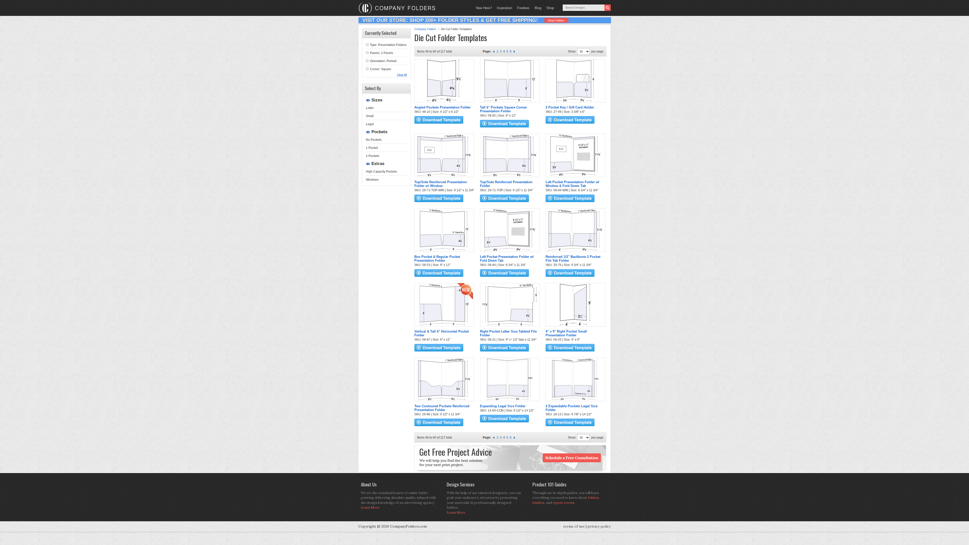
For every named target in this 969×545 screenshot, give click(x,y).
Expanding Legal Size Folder (502, 406)
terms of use (574, 526)
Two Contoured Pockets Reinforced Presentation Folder (441, 408)
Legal (370, 124)
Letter (370, 108)
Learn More (370, 507)
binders (538, 503)
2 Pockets (372, 156)
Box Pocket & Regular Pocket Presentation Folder (437, 258)
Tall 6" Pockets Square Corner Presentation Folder (503, 109)
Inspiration (504, 8)
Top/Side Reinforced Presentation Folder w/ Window (440, 184)
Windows (372, 179)
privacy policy (599, 526)
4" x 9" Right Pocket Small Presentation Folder (566, 333)
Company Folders (425, 29)
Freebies (522, 8)
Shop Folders (556, 20)
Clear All (402, 74)
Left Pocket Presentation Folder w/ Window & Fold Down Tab (572, 184)
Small (370, 116)
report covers (563, 503)
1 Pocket (372, 148)
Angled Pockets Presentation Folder (442, 107)
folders (593, 498)
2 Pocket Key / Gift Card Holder (570, 107)
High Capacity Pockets (381, 171)
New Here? (484, 8)
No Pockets (374, 140)
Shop (549, 8)
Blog (538, 8)
